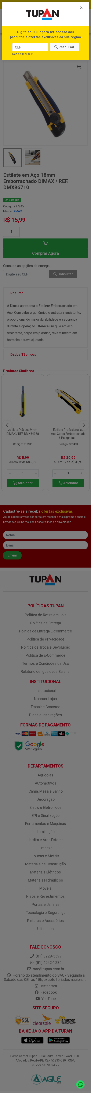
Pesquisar (66, 47)
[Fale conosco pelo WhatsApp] (80, 1084)
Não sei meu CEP (22, 54)
